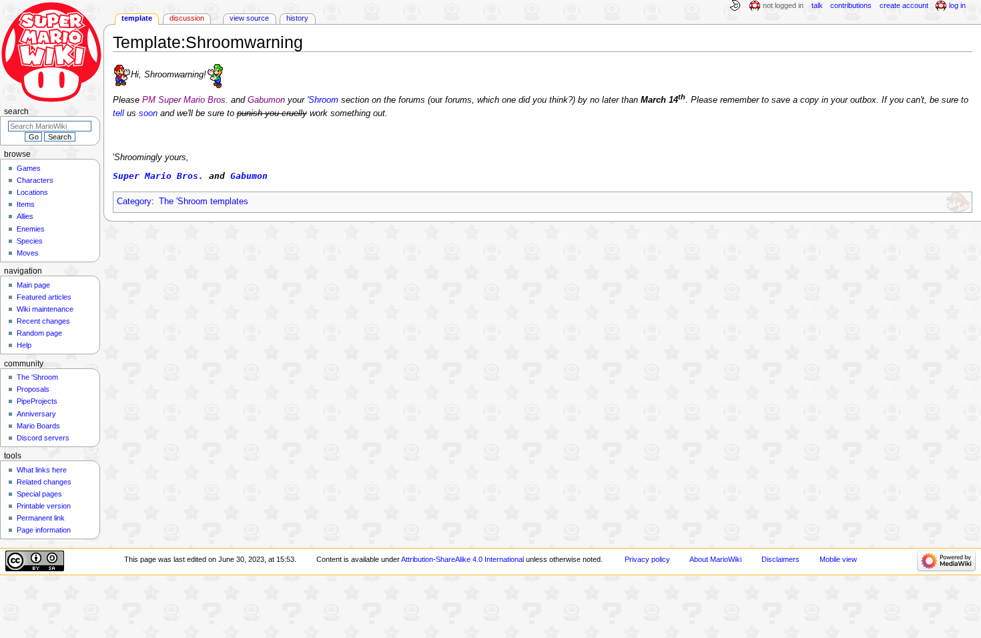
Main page (33, 285)
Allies (25, 216)
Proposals (33, 389)
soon (148, 113)
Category (134, 201)
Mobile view (838, 559)
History (297, 18)
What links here (42, 470)
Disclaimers (780, 559)
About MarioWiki (715, 559)
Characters (35, 180)
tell (118, 113)
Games (29, 168)
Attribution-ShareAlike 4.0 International (462, 559)
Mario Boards (38, 426)
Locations (32, 192)
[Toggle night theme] (734, 6)
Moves (28, 253)
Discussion (187, 18)
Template (136, 18)
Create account (904, 5)
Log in (957, 5)
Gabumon (249, 176)
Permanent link (41, 518)
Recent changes (43, 321)
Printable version (44, 506)
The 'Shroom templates (203, 201)
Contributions (851, 5)
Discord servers (43, 438)
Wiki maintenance (45, 309)
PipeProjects (37, 401)
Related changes (44, 482)
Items (26, 204)
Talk (817, 5)
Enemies (31, 229)
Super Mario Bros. (158, 176)
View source (249, 18)
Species (30, 241)
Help (24, 345)
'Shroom (322, 100)
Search (16, 111)
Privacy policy (647, 559)
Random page (39, 333)
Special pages (39, 494)
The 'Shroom (37, 377)
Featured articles (44, 297)
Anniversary (36, 414)
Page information (44, 530)
